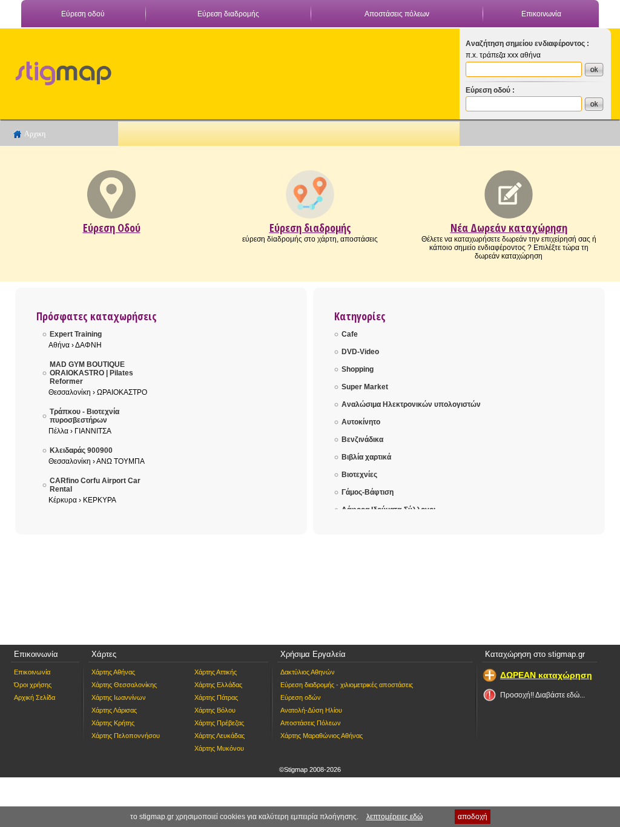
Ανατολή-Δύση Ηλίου (311, 710)
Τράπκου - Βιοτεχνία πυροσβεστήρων (84, 415)
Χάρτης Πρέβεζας (219, 723)
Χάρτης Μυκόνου (219, 748)
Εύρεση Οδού (111, 227)
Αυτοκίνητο (360, 422)
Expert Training (76, 334)
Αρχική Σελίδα (34, 697)
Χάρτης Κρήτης (112, 723)
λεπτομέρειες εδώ (394, 816)
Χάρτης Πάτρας (216, 697)
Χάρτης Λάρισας (114, 710)
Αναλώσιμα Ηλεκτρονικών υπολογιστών (411, 404)
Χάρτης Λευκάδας (219, 735)
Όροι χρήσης (32, 684)
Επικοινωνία (541, 14)
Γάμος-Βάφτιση (367, 492)
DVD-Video (360, 352)
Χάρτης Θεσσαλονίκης (124, 684)
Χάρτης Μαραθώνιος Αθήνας (321, 735)
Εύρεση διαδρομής (228, 14)
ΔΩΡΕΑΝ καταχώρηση (546, 675)
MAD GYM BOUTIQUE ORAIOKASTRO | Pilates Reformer (91, 373)
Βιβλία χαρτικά (366, 457)
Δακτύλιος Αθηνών (307, 672)
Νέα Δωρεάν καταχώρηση (508, 227)
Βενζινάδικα (362, 439)
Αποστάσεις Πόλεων (310, 723)
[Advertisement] (282, 70)
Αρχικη (34, 134)
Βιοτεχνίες (359, 474)
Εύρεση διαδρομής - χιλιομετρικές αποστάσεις (346, 684)
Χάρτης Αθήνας (113, 672)
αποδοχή (472, 816)
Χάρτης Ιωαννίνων (118, 697)
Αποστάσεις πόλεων (396, 14)
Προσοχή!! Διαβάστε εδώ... (542, 695)
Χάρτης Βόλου (215, 710)
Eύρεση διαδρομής (310, 227)
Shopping (357, 369)
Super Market (364, 387)
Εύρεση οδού (83, 14)
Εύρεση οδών (300, 697)
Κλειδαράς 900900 (81, 450)
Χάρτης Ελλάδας (218, 684)
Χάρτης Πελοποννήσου (125, 735)
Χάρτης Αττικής (215, 672)
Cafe (349, 334)
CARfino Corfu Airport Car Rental (95, 484)
